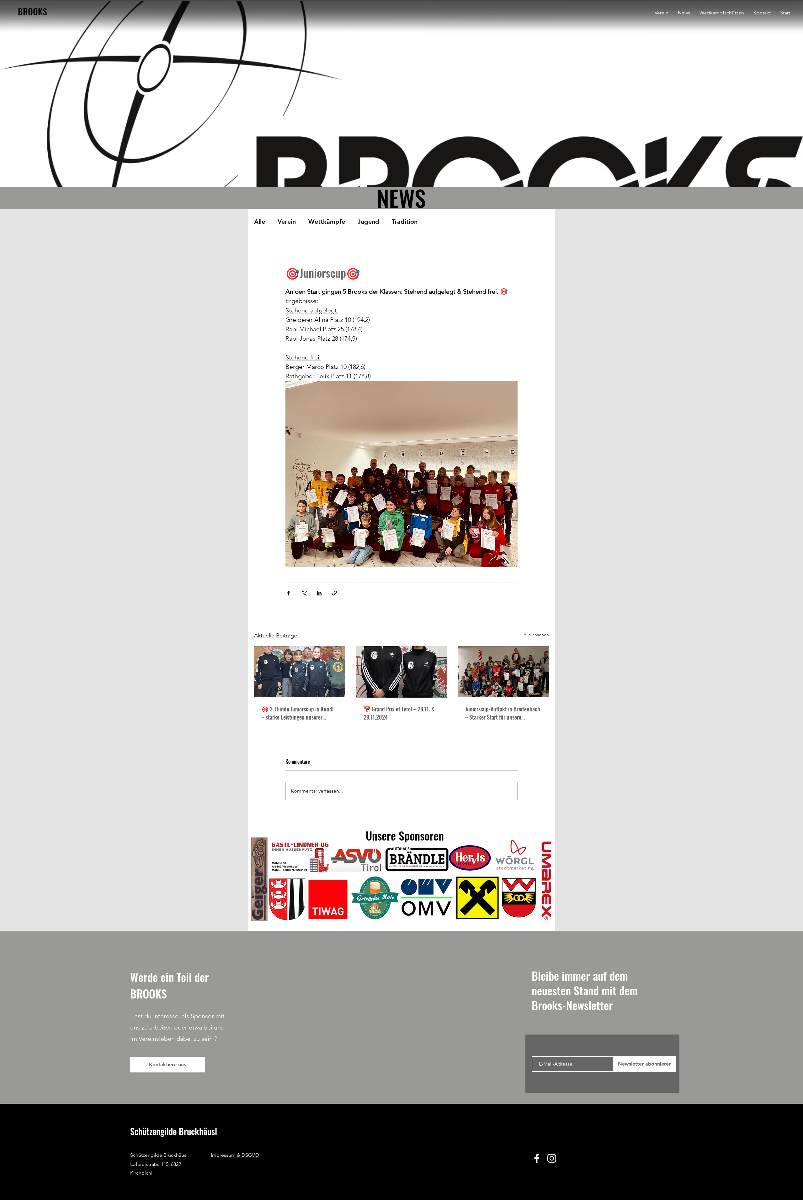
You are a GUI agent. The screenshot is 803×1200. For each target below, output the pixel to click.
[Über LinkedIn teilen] (319, 593)
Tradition (404, 221)
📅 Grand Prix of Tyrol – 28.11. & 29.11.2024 (399, 713)
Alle (259, 221)
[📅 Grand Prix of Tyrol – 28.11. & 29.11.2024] (401, 672)
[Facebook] (537, 1158)
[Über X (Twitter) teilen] (304, 593)
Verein (287, 221)
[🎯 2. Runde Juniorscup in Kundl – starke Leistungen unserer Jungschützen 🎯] (299, 671)
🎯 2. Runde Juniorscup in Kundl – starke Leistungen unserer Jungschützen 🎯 (298, 713)
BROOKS (32, 11)
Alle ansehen (536, 634)
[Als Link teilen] (335, 593)
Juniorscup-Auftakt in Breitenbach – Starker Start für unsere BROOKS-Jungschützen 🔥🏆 (502, 713)
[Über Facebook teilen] (288, 593)
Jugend (368, 221)
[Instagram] (552, 1158)
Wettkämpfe (326, 221)
